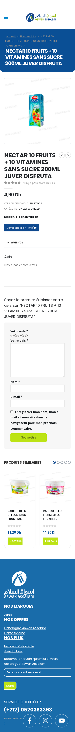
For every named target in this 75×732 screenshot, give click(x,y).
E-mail (16, 397)
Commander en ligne (20, 228)
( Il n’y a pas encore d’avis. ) (39, 183)
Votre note (19, 331)
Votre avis (19, 340)
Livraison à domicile (19, 646)
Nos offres (16, 619)
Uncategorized (29, 208)
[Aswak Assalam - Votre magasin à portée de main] (41, 17)
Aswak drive (13, 651)
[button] (54, 462)
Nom (15, 382)
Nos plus (14, 638)
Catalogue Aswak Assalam (25, 628)
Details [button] (16, 541)
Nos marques (19, 606)
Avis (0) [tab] (17, 242)
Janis (8, 614)
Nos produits (28, 36)
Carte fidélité (14, 633)
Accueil (11, 36)
